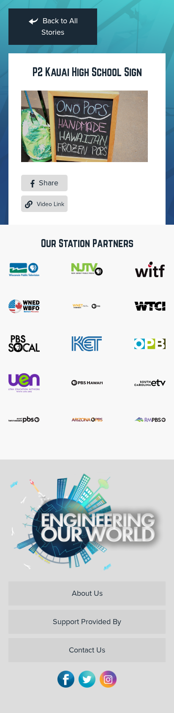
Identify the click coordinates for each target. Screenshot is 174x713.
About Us (87, 593)
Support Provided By (87, 621)
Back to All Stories (59, 26)
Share (47, 182)
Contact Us (87, 650)
